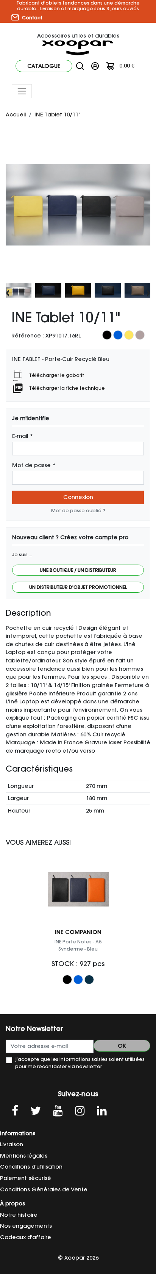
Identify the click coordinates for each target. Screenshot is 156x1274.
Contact (31, 17)
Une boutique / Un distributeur (78, 570)
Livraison (11, 1144)
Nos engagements (26, 1225)
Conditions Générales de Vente (43, 1189)
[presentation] (8, 292)
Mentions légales (23, 1155)
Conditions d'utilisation (31, 1166)
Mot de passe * (34, 465)
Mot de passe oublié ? (78, 510)
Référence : (27, 335)
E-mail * (22, 436)
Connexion (78, 497)
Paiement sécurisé (25, 1178)
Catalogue (44, 66)
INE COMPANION (78, 932)
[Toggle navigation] (22, 91)
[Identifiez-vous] (95, 65)
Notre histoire (18, 1214)
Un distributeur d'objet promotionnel (78, 587)
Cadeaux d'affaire (25, 1237)
